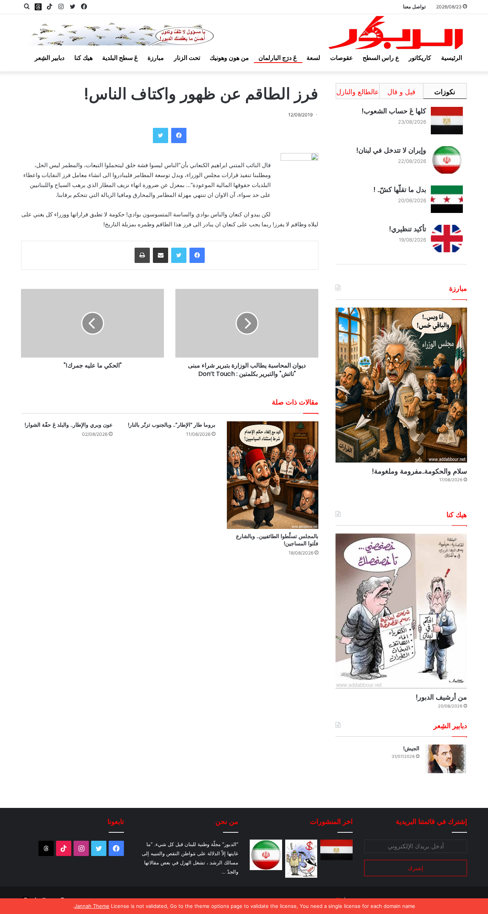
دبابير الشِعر (49, 57)
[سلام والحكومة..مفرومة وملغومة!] (401, 385)
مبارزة (156, 57)
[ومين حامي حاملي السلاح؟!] (301, 859)
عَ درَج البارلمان (277, 57)
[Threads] (38, 6)
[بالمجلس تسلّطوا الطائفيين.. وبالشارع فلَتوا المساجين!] (272, 475)
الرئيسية (451, 57)
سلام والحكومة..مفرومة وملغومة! (419, 471)
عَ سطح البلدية (120, 57)
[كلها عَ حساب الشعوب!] (336, 850)
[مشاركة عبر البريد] (160, 255)
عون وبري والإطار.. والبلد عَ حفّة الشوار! (68, 425)
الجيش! (411, 748)
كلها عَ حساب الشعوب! (393, 111)
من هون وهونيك (229, 57)
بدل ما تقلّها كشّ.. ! (399, 189)
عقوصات (341, 57)
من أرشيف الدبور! (441, 697)
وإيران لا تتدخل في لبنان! (391, 150)
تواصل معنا (414, 6)
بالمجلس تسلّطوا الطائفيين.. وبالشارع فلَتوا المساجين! (277, 539)
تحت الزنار (187, 57)
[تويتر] (160, 135)
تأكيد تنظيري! (407, 229)
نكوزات (444, 92)
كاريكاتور (420, 57)
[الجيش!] (446, 759)
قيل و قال (401, 92)
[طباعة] (142, 255)
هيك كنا (83, 57)
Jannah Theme (91, 906)
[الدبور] (396, 35)
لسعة (313, 57)
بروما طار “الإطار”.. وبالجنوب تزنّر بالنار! (171, 425)
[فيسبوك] (178, 135)
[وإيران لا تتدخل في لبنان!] (266, 855)
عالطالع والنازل (357, 92)
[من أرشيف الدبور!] (401, 611)
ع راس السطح (381, 57)
